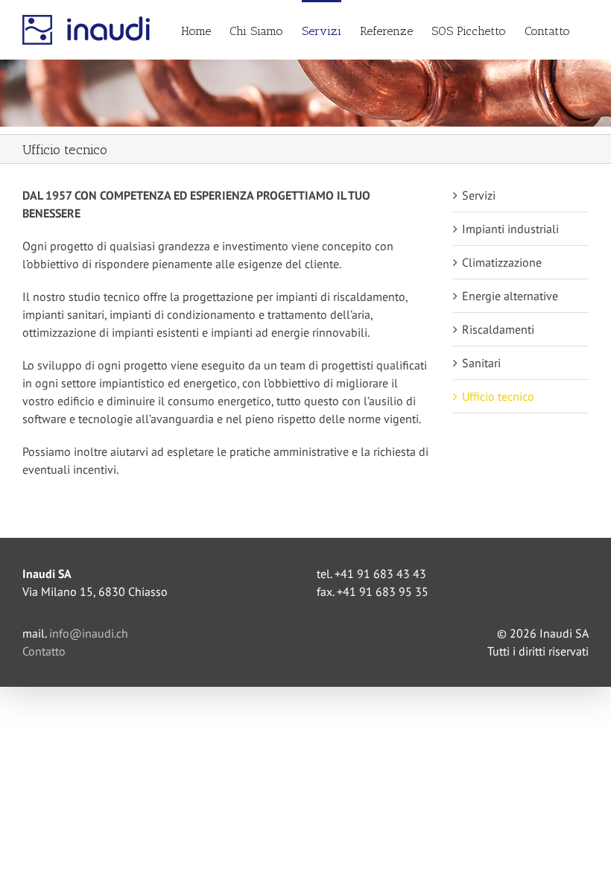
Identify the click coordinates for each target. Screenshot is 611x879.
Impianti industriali (510, 228)
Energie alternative (510, 295)
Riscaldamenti (498, 329)
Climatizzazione (502, 262)
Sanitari (481, 362)
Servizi (479, 195)
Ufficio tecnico (498, 396)
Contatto (44, 651)
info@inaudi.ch (88, 633)
